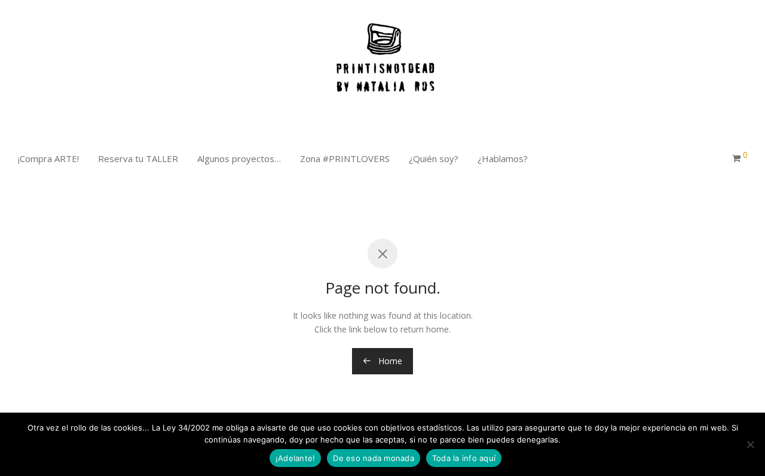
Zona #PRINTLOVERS (345, 158)
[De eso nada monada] (750, 444)
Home (389, 361)
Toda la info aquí (463, 458)
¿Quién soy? (433, 158)
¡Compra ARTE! (48, 158)
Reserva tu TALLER (138, 158)
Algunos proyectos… (239, 158)
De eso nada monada (373, 458)
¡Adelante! (296, 458)
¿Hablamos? (503, 158)
